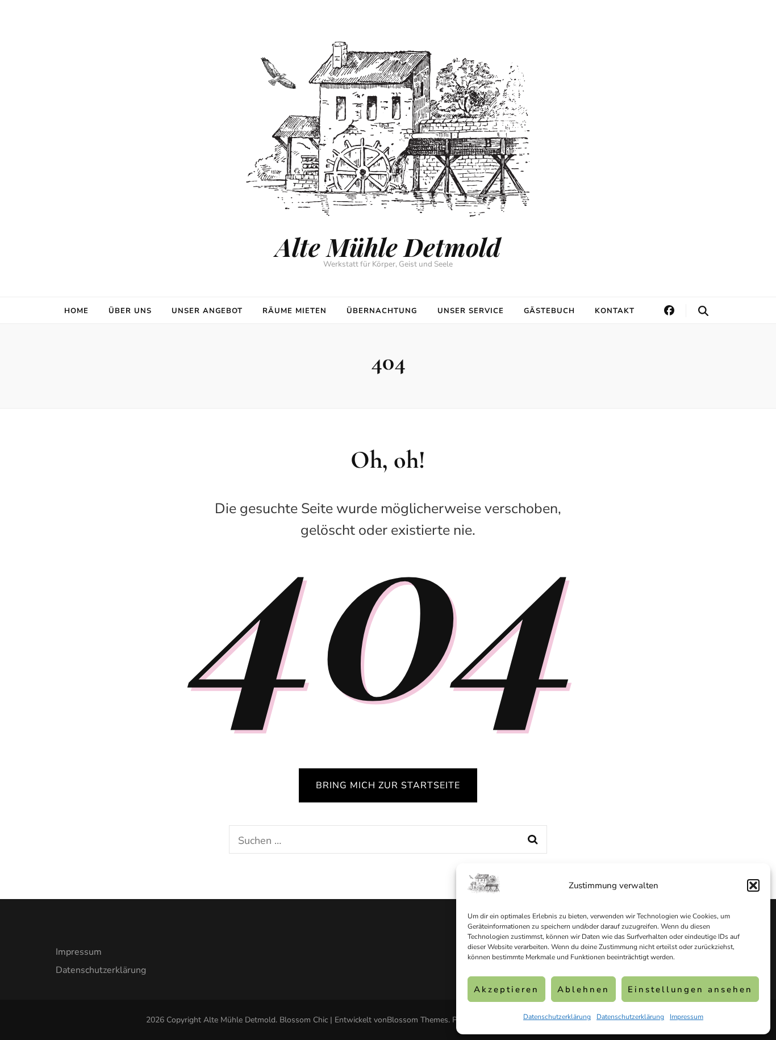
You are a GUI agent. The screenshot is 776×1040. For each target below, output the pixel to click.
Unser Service (470, 311)
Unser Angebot (207, 311)
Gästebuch (549, 311)
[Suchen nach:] (373, 839)
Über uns (130, 311)
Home (76, 311)
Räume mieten (294, 311)
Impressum (686, 1016)
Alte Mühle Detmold (388, 246)
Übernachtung (382, 311)
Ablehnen (583, 989)
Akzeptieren (506, 989)
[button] (753, 885)
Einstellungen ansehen (690, 989)
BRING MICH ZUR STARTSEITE (388, 785)
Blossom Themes (417, 1019)
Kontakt (615, 311)
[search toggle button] (703, 311)
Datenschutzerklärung (557, 1016)
